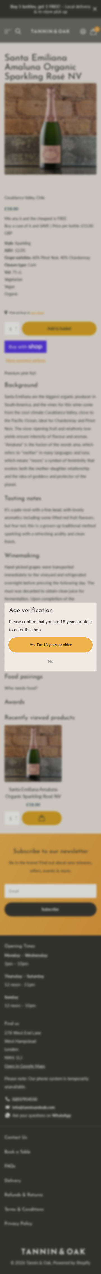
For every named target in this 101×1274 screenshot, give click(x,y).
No (51, 661)
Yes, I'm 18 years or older (51, 644)
